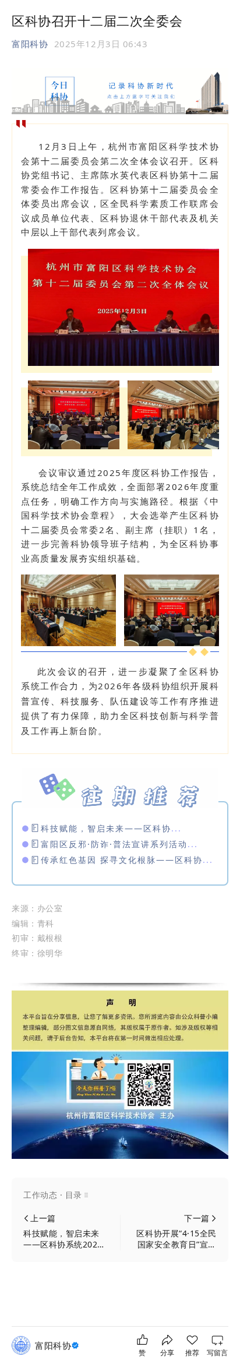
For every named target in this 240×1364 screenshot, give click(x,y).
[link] (58, 1346)
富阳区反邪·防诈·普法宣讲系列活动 (114, 844)
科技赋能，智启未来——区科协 (106, 828)
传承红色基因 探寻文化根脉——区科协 (122, 859)
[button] (120, 1195)
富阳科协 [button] (30, 44)
